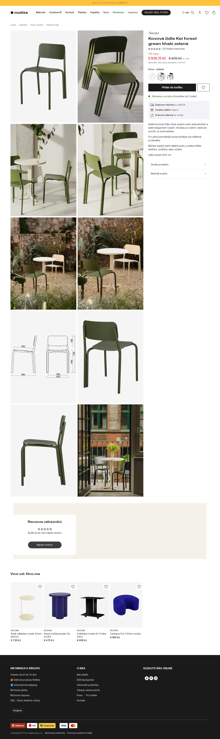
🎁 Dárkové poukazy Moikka (25, 680)
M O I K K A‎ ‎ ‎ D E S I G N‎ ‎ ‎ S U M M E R (110, 3)
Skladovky (118, 12)
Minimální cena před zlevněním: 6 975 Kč (166, 63)
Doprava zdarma (164, 105)
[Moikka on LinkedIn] (160, 678)
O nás (185, 12)
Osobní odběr (163, 110)
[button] (154, 49)
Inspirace (133, 12)
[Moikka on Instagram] (155, 678)
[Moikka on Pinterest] (151, 678)
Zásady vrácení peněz (88, 690)
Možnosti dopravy (20, 695)
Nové (106, 12)
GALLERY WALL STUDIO (156, 12)
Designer (17, 711)
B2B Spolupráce (85, 680)
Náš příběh (82, 675)
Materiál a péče (159, 174)
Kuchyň (70, 12)
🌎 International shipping (23, 685)
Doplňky (95, 12)
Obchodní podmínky (88, 685)
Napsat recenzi (45, 545)
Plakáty (82, 12)
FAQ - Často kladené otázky (25, 701)
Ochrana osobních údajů (79, 733)
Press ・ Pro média (87, 695)
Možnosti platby (19, 690)
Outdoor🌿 (55, 12)
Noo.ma (153, 32)
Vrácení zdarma (164, 115)
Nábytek (40, 12)
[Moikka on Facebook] (146, 678)
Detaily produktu (159, 165)
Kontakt (81, 701)
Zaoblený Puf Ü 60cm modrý (125, 634)
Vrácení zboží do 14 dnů (23, 675)
